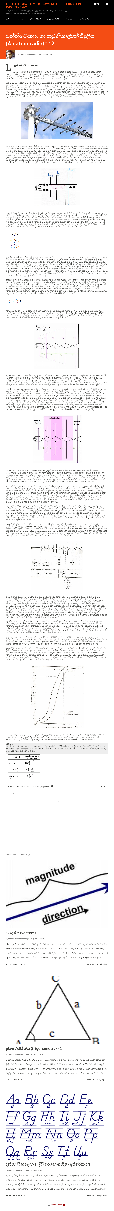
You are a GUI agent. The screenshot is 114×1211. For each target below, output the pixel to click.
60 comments (19, 964)
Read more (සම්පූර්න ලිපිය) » (97, 964)
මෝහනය (68, 19)
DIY (13, 787)
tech (34, 787)
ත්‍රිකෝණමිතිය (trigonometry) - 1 (34, 1048)
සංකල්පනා (19, 19)
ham (29, 787)
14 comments (19, 1195)
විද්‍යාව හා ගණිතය (84, 19)
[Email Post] (52, 787)
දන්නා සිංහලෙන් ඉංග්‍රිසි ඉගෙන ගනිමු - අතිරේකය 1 (48, 1164)
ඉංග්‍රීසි (7, 19)
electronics (21, 787)
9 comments (18, 1080)
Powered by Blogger (58, 1205)
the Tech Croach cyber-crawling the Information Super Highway (43, 5)
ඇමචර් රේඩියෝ (35, 19)
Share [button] (103, 787)
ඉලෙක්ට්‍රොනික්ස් (53, 19)
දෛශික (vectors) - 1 (23, 932)
